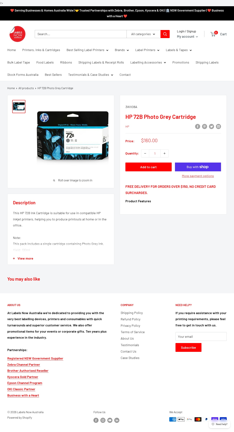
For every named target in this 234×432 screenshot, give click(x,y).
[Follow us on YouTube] (109, 420)
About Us (127, 338)
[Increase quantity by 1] (164, 153)
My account (186, 36)
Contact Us (128, 351)
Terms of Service (133, 332)
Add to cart (148, 167)
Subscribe (188, 347)
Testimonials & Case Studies (88, 75)
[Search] (165, 34)
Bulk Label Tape (18, 62)
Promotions (180, 62)
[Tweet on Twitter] (211, 126)
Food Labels (45, 62)
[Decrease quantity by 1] (145, 153)
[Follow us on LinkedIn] (116, 420)
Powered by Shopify (19, 417)
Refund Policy (130, 319)
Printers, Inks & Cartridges (41, 50)
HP (127, 126)
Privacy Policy (130, 325)
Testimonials (130, 345)
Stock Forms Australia (22, 75)
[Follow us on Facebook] (96, 420)
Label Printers (145, 50)
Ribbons (66, 62)
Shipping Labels (207, 62)
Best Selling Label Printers (85, 50)
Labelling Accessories (146, 62)
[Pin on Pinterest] (204, 126)
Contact (125, 75)
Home (11, 50)
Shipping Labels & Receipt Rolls (101, 62)
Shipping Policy (132, 313)
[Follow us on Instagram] (102, 420)
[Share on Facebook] (197, 126)
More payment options (198, 176)
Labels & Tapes (177, 50)
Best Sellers (53, 75)
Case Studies (130, 358)
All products (26, 88)
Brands (120, 50)
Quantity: (132, 153)
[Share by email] (218, 126)
